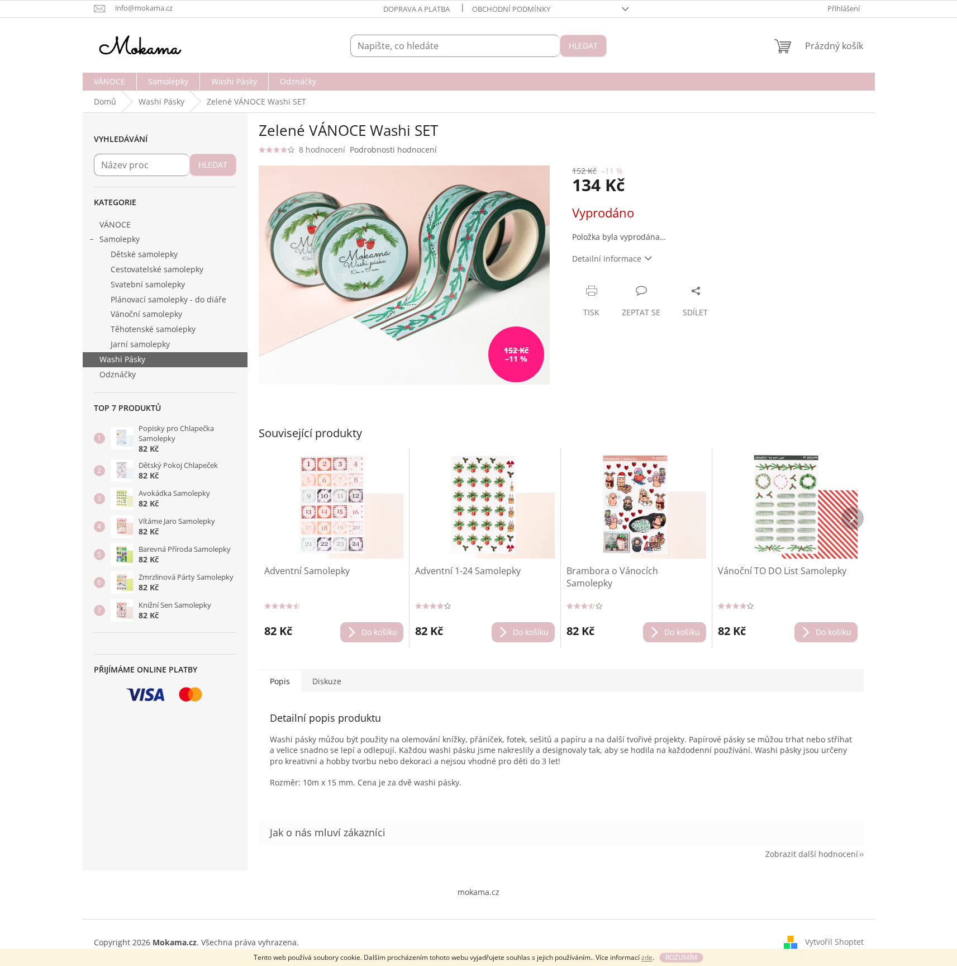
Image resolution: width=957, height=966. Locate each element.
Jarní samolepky (140, 344)
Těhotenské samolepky (153, 329)
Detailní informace (606, 258)
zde (647, 957)
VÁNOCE (115, 224)
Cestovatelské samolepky (157, 269)
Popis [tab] (280, 681)
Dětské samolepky (144, 254)
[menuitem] (109, 82)
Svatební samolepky (148, 284)
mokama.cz (478, 892)
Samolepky (119, 239)
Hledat (583, 45)
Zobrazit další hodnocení (811, 854)
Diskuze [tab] (326, 681)
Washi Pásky (122, 359)
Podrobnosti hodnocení (393, 149)
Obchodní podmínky (511, 9)
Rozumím (681, 957)
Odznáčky (117, 374)
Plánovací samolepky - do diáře (168, 299)
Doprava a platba (416, 9)
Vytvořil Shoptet (834, 941)
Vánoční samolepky (146, 314)
